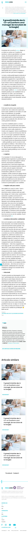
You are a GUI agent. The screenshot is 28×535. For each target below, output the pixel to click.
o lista (15, 90)
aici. (12, 216)
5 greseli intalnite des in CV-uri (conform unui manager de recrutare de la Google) (13, 386)
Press (3, 506)
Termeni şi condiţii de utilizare (14, 530)
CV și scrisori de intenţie (17, 313)
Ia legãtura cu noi (6, 527)
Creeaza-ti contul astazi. (13, 343)
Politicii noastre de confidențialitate (19, 13)
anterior (18, 50)
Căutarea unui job (6, 313)
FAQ (2, 508)
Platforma (4, 516)
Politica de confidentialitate (23, 530)
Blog (2, 514)
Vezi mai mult (5, 394)
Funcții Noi (3, 521)
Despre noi (4, 503)
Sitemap (9, 530)
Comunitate (5, 510)
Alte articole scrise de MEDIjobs (11, 348)
